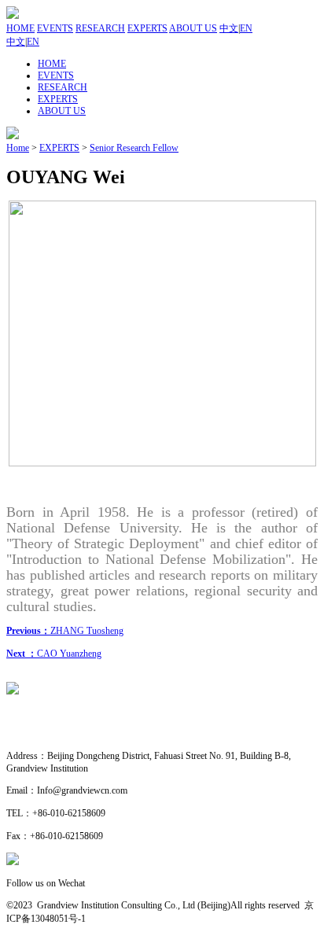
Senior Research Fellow (134, 147)
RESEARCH (100, 28)
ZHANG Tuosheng (64, 630)
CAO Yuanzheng (53, 653)
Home (17, 147)
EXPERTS (147, 28)
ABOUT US (193, 28)
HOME (20, 28)
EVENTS (55, 28)
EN (246, 28)
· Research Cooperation (51, 733)
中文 (228, 28)
